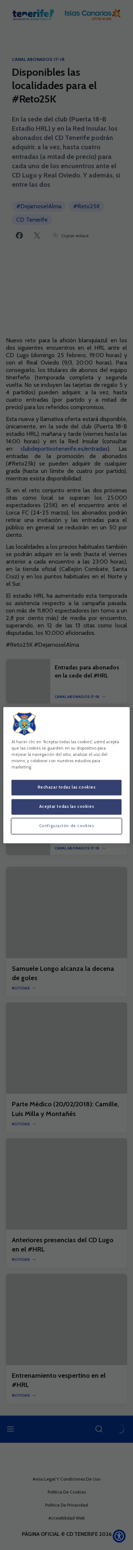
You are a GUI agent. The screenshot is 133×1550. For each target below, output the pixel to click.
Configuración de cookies (66, 825)
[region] (66, 775)
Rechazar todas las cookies (67, 787)
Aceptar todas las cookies (66, 806)
